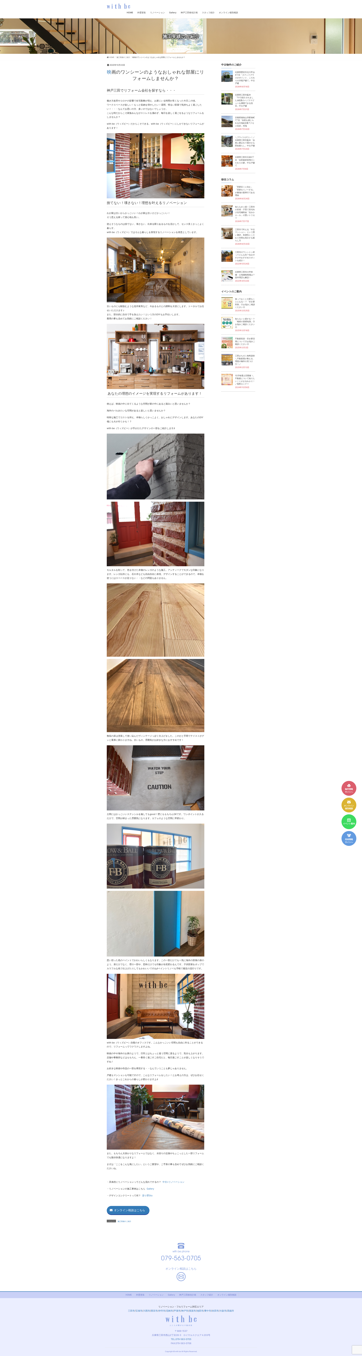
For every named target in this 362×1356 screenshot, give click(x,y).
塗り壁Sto (147, 1195)
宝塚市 (139, 1310)
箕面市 (192, 1310)
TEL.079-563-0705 (181, 1339)
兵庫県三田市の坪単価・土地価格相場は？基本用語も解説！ (245, 275)
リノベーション (156, 1294)
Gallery (150, 1188)
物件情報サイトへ (349, 790)
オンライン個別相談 (226, 1294)
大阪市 (223, 1310)
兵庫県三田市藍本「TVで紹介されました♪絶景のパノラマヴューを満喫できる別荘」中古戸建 (244, 100)
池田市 (200, 1310)
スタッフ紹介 (206, 1294)
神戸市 (184, 1310)
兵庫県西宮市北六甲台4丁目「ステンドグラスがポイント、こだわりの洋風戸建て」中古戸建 (245, 77)
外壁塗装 (140, 1294)
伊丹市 (162, 1310)
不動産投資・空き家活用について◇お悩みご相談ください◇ (245, 341)
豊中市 (207, 1310)
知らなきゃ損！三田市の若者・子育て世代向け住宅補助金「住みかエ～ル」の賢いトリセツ (245, 212)
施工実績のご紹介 (124, 1221)
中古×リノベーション (173, 1181)
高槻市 (230, 1310)
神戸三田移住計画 (187, 1294)
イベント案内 (349, 823)
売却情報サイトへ (349, 840)
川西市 (146, 1310)
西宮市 (154, 1310)
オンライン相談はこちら (129, 1210)
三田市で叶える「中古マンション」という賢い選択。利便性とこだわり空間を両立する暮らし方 (245, 235)
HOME (129, 1294)
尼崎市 (169, 1310)
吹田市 (215, 1310)
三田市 (131, 1310)
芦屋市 (177, 1310)
